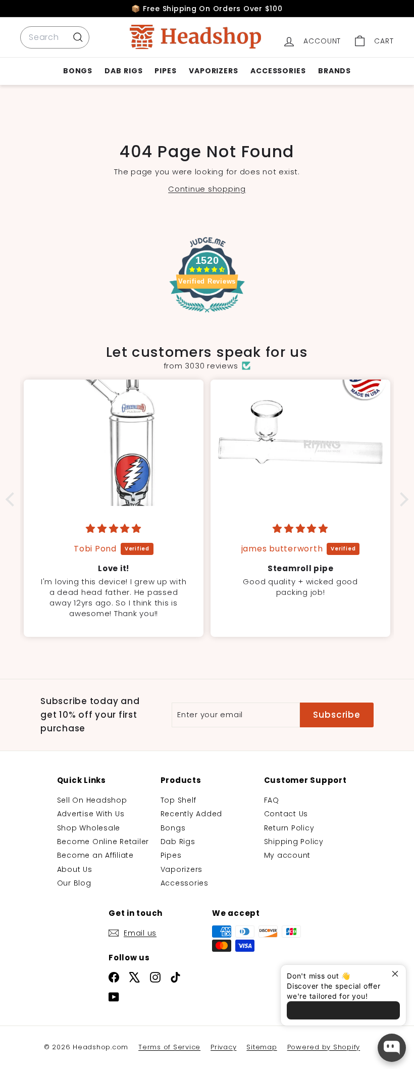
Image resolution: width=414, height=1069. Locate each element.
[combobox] (54, 37)
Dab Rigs (123, 71)
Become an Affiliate (95, 855)
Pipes (165, 71)
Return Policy (289, 828)
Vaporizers (213, 71)
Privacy (223, 1047)
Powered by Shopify (323, 1047)
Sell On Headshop (92, 800)
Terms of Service (169, 1047)
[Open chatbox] (392, 1048)
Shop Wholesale (89, 828)
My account (287, 855)
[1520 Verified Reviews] (207, 314)
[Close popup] (397, 974)
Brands (334, 71)
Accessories (278, 71)
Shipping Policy (294, 841)
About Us (74, 869)
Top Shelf (178, 800)
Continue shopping (207, 188)
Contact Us (286, 814)
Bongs (78, 71)
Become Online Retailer (103, 841)
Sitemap (261, 1047)
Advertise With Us (91, 814)
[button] (13, 499)
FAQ (271, 800)
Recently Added (192, 814)
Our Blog (74, 883)
